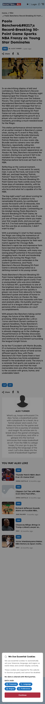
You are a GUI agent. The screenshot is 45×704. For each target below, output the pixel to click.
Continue (22, 695)
